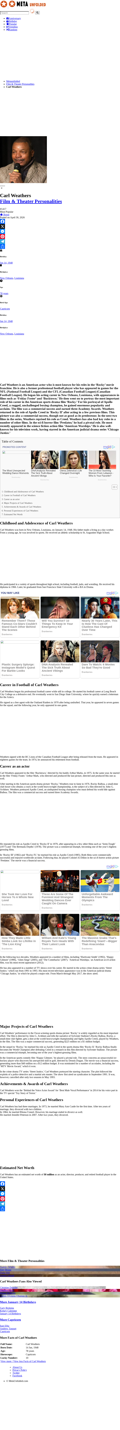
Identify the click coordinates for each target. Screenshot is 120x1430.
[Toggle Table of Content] (113, 487)
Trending (13, 26)
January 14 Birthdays (10, 1313)
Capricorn (5, 308)
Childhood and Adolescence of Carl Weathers (24, 491)
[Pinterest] (60, 236)
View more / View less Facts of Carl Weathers (23, 1361)
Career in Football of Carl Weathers (19, 495)
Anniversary (15, 18)
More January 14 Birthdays (18, 1302)
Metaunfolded (13, 81)
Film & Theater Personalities (20, 84)
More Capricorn (10, 1319)
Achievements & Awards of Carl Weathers (22, 506)
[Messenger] (60, 231)
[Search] (37, 12)
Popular (13, 24)
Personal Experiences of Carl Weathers (21, 510)
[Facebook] (60, 221)
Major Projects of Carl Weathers (18, 503)
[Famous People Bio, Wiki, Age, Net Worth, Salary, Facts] (24, 7)
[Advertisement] (60, 55)
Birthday (12, 21)
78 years (4, 293)
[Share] (60, 246)
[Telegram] (60, 241)
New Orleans (6, 278)
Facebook (17, 1375)
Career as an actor (12, 499)
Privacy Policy (19, 1370)
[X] (60, 226)
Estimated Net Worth (13, 514)
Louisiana (19, 278)
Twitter (16, 1373)
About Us (17, 1367)
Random (13, 29)
